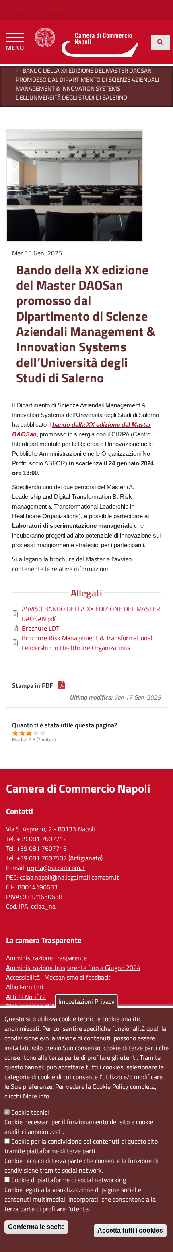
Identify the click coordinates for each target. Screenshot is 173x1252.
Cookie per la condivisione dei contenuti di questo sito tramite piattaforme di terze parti (81, 1146)
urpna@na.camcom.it (56, 867)
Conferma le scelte (36, 1226)
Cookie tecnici (30, 1112)
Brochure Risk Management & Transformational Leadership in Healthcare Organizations (87, 642)
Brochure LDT (40, 628)
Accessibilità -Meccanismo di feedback (58, 977)
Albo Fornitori (24, 987)
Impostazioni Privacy (86, 1001)
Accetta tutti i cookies (130, 1230)
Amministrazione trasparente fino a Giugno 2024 (73, 967)
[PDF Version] (61, 685)
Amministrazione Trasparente (46, 958)
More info (36, 1096)
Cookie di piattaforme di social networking (68, 1180)
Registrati (50, 10)
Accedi (16, 10)
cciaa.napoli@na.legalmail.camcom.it (69, 877)
